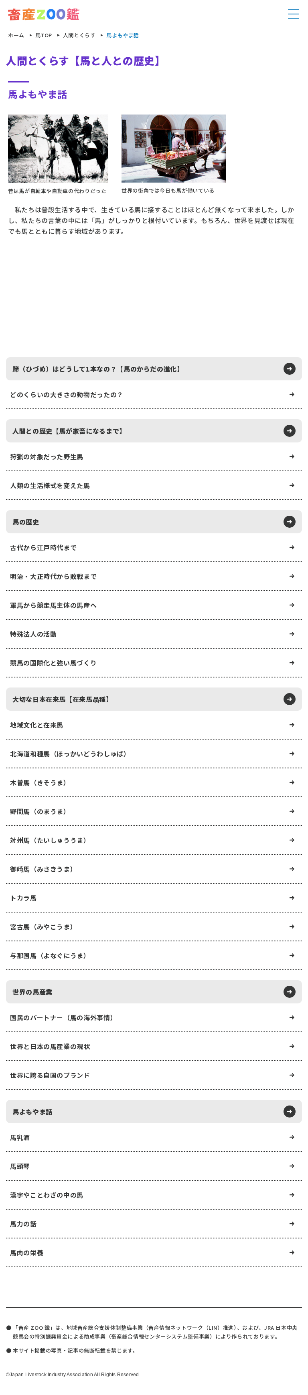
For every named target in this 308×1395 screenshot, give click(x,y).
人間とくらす (79, 35)
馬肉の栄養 (26, 1252)
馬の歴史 (25, 522)
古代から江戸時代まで (43, 547)
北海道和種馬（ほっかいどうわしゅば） (70, 753)
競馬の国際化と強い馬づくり (53, 662)
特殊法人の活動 (33, 634)
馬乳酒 (20, 1137)
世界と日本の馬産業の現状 (50, 1046)
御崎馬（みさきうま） (43, 869)
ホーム (16, 35)
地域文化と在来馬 (36, 725)
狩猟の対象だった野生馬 (46, 456)
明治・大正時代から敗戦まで (53, 576)
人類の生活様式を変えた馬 (50, 485)
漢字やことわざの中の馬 (46, 1195)
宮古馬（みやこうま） (43, 926)
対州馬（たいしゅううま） (50, 840)
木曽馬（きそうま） (40, 782)
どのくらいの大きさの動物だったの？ (67, 394)
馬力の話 (23, 1223)
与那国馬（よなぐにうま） (50, 955)
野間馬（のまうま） (40, 811)
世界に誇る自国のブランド (50, 1075)
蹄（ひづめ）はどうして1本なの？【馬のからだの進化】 (98, 369)
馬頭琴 (20, 1166)
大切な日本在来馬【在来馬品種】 (62, 699)
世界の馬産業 (32, 992)
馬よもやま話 (32, 1111)
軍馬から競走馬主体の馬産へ (53, 605)
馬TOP (44, 35)
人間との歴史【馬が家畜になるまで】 (69, 431)
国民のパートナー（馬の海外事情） (63, 1017)
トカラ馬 (23, 898)
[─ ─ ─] (293, 14)
